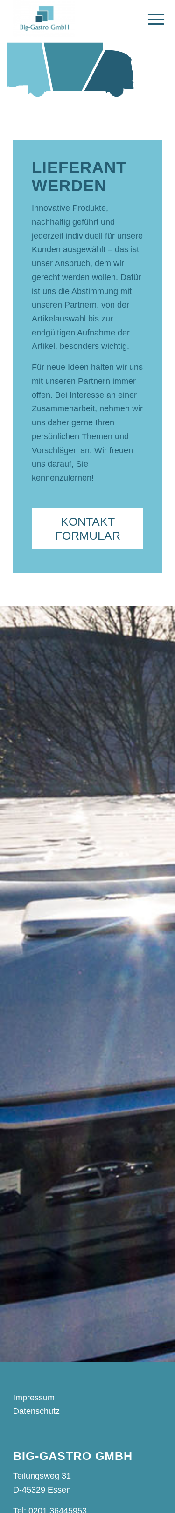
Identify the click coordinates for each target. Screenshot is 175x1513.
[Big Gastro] (72, 18)
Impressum (34, 1397)
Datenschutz (36, 1411)
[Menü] (149, 19)
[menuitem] (149, 19)
